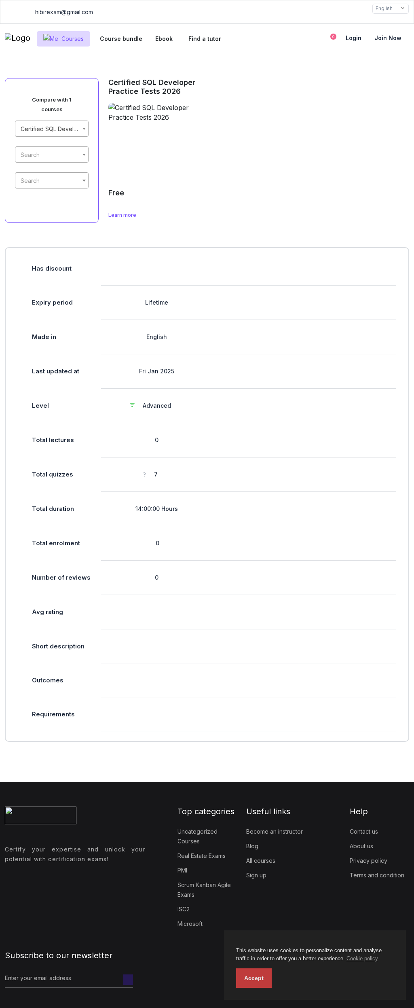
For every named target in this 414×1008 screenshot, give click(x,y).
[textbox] (51, 155)
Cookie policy (362, 958)
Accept (254, 978)
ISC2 (183, 909)
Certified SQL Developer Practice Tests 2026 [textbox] (53, 128)
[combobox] (52, 129)
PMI (182, 870)
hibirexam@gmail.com (63, 11)
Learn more (122, 215)
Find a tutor (204, 38)
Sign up (256, 875)
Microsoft (190, 923)
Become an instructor (274, 831)
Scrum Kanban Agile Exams (204, 889)
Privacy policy (368, 860)
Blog (252, 846)
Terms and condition (377, 875)
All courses (260, 860)
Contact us (364, 831)
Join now (387, 37)
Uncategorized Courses (197, 836)
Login (353, 37)
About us (361, 846)
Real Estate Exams (201, 855)
